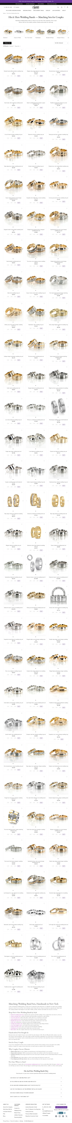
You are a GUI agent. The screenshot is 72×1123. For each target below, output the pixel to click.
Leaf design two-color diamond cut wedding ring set (13, 893)
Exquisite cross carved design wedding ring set (58, 735)
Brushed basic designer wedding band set (58, 71)
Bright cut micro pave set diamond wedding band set (58, 388)
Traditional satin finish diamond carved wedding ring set (58, 103)
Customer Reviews (7, 1111)
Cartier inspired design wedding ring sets (36, 482)
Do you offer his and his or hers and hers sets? (23, 1081)
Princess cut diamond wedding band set (36, 419)
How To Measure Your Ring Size (33, 1109)
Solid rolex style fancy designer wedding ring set (36, 830)
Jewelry (48, 10)
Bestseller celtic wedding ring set (36, 324)
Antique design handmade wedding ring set (13, 356)
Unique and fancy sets (16, 1026)
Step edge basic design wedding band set (13, 166)
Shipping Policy (17, 1110)
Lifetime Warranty (18, 1115)
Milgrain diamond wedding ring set (13, 545)
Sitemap (21, 1121)
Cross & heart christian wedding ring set (13, 134)
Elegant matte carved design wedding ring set (36, 640)
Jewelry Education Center (31, 1107)
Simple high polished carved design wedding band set (58, 262)
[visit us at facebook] (56, 1116)
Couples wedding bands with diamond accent (13, 482)
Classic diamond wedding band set (58, 545)
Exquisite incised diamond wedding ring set (13, 639)
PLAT (19, 75)
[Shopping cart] (67, 7)
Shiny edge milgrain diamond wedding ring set (58, 325)
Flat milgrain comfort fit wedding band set (13, 956)
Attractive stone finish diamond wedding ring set (36, 546)
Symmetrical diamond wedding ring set (13, 577)
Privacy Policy (6, 1121)
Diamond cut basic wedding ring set (36, 134)
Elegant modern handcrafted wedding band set (13, 230)
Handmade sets (14, 1028)
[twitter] (66, 1116)
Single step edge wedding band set (13, 451)
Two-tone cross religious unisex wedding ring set (36, 262)
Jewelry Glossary (29, 1111)
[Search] (58, 7)
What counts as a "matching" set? (19, 1096)
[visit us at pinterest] (63, 1116)
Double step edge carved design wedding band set (58, 640)
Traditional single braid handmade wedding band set (58, 703)
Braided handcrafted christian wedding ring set (13, 71)
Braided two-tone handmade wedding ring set (36, 893)
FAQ (4, 1114)
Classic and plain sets (16, 1016)
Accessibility (45, 1115)
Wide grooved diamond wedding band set (36, 607)
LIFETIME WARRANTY (30, 4)
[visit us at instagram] (59, 1116)
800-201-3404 (8, 7)
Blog (4, 1116)
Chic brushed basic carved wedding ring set (13, 766)
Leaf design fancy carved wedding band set (36, 702)
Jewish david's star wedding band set (13, 734)
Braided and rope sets (16, 1020)
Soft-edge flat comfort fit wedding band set (58, 924)
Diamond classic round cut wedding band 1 (13, 607)
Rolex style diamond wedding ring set (36, 986)
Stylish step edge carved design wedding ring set (58, 862)
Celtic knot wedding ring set (13, 293)
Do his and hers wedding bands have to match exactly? (25, 1085)
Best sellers (13, 1029)
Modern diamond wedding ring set (36, 166)
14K (11, 75)
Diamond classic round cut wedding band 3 (36, 577)
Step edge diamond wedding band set (58, 513)
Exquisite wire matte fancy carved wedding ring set (36, 198)
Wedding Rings (27, 10)
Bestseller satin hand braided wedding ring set (13, 925)
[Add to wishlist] (21, 50)
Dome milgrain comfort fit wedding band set (36, 956)
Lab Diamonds (56, 10)
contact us (58, 1064)
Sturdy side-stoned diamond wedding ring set (58, 608)
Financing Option (18, 1117)
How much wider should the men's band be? (22, 1093)
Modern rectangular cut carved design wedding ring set (58, 830)
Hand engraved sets (15, 1019)
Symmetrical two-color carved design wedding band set (36, 862)
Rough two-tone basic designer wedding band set (13, 798)
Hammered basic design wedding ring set (58, 482)
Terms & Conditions (14, 1121)
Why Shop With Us (7, 1109)
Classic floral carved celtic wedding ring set (36, 293)
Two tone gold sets (15, 1017)
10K (8, 75)
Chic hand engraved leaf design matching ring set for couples (58, 293)
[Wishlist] (64, 7)
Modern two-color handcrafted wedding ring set (58, 167)
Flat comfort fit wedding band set (58, 956)
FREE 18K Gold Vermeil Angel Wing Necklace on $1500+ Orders (35, 1)
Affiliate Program (46, 1113)
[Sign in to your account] (61, 7)
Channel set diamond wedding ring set (58, 451)
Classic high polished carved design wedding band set (13, 198)
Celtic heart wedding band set (13, 388)
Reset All (17, 46)
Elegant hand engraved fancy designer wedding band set (36, 230)
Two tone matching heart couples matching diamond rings (13, 830)
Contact (17, 7)
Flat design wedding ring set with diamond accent (58, 420)
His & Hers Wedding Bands (13, 10)
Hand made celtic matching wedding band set (13, 103)
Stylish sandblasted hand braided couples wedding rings (36, 103)
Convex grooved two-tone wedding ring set (58, 197)
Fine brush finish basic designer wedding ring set (13, 862)
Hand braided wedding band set (13, 261)
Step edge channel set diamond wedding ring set (13, 514)
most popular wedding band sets (32, 1064)
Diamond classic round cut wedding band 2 (58, 577)
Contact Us (16, 1108)
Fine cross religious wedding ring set (13, 671)
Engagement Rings (38, 10)
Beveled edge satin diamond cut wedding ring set (58, 893)
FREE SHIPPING (41, 4)
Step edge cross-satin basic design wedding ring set (36, 766)
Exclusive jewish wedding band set (36, 356)
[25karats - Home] (36, 7)
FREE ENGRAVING (19, 4)
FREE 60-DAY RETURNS (52, 4)
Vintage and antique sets (16, 1023)
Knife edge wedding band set (36, 924)
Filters (6, 43)
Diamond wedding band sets (17, 1014)
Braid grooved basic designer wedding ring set (58, 135)
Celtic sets (13, 1022)
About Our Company (7, 1107)
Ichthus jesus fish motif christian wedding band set (13, 325)
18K (15, 75)
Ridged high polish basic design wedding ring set (58, 671)
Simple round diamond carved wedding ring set (58, 766)
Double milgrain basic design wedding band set (58, 798)
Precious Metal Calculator (31, 1114)
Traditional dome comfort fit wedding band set (13, 987)
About (64, 10)
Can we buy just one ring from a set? (20, 1078)
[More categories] (67, 32)
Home (4, 13)
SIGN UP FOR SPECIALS (61, 1107)
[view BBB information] (61, 1113)
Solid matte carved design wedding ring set (13, 702)
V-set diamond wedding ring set (36, 451)
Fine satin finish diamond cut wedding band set (36, 798)
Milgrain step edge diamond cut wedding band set (36, 71)
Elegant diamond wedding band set (36, 388)
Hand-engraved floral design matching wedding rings (58, 357)
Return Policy (17, 1112)
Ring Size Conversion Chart (32, 1116)
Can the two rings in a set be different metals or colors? (26, 1089)
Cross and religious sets (16, 1025)
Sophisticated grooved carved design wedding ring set (58, 230)
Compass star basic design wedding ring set (36, 734)
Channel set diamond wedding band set (36, 513)
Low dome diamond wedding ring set (13, 419)
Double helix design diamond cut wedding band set (36, 671)
